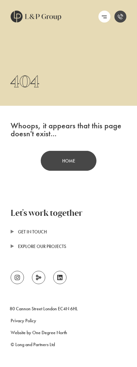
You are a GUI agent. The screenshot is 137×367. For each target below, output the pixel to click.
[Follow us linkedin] (60, 277)
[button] (104, 17)
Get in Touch (32, 232)
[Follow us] (38, 277)
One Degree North (49, 333)
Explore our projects (42, 246)
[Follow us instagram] (17, 277)
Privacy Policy (23, 321)
